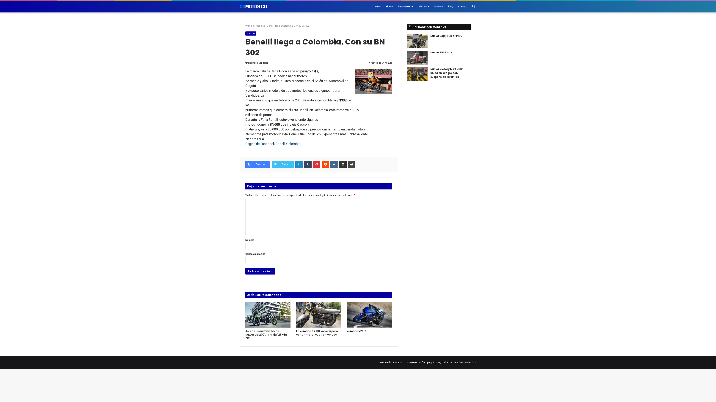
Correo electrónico (255, 254)
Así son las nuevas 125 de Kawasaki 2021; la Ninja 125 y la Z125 (266, 334)
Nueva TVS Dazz (441, 52)
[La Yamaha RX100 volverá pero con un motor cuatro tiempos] (318, 314)
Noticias (438, 6)
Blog (450, 6)
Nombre (249, 240)
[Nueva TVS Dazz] (417, 58)
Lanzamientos (405, 6)
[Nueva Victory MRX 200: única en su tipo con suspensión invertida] (417, 74)
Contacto (463, 6)
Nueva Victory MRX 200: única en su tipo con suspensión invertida (446, 73)
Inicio (378, 6)
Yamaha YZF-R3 (357, 331)
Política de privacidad (391, 362)
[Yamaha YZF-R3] (369, 314)
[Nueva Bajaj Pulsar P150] (417, 41)
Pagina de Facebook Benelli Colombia (273, 144)
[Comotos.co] (253, 6)
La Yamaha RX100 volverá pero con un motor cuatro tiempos (317, 332)
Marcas (423, 6)
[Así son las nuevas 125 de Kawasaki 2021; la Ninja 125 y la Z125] (268, 315)
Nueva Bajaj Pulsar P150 (446, 36)
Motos (389, 6)
